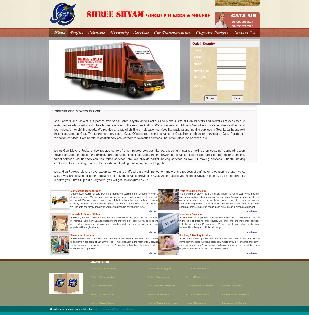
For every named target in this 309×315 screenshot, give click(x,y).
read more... (152, 211)
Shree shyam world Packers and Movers (114, 309)
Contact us (246, 3)
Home (225, 3)
